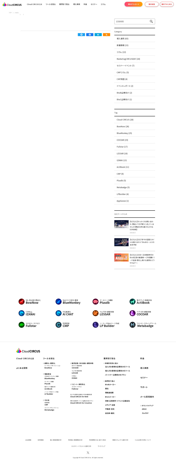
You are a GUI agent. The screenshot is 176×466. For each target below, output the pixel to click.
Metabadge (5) (123, 187)
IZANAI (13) (122, 160)
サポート (144, 387)
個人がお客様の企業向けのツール (117, 370)
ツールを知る (51, 4)
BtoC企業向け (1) (124, 99)
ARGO (144, 409)
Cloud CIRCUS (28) (125, 119)
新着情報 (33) (122, 45)
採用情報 (40, 440)
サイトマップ (101, 446)
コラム (103, 4)
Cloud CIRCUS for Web (79, 396)
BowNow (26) (123, 126)
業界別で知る (64, 4)
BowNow (48, 368)
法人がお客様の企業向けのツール (117, 366)
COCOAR (75, 368)
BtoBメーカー (110, 384)
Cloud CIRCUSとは (34, 4)
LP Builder (49, 394)
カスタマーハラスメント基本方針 (81, 446)
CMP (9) (120, 173)
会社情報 (28, 440)
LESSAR (75, 373)
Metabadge (49, 410)
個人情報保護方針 (56, 440)
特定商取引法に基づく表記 (97, 440)
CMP (46, 404)
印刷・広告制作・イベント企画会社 (117, 401)
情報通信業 (109, 392)
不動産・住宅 (109, 409)
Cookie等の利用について (143, 440)
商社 (106, 388)
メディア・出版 (110, 405)
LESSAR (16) (122, 153)
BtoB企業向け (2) (124, 92)
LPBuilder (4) (123, 194)
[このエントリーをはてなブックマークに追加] (98, 34)
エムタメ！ (145, 413)
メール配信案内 (147, 396)
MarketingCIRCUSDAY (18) (128, 58)
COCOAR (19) (122, 139)
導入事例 (76, 4)
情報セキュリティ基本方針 (120, 440)
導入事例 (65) (122, 38)
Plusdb (47, 383)
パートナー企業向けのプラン (115, 375)
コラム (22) (121, 52)
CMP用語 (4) (122, 79)
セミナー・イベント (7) (125, 65)
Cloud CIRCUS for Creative (81, 403)
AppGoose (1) (123, 200)
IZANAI (74, 378)
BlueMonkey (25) (124, 133)
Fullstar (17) (122, 146)
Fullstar (75, 389)
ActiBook (48, 389)
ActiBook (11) (123, 166)
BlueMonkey (50, 378)
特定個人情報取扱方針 (75, 440)
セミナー (144, 377)
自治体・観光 (109, 413)
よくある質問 (21, 368)
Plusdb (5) (121, 180)
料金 (85, 4)
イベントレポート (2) (125, 85)
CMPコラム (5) (123, 72)
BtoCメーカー (110, 397)
